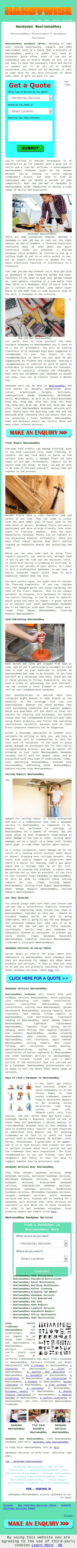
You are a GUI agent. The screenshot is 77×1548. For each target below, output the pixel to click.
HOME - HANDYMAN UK (38, 1489)
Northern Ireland (17, 1059)
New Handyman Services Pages (37, 1505)
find (16, 1173)
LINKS (39, 20)
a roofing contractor (54, 1398)
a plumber (31, 1382)
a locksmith (34, 1375)
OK (60, 1545)
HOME (32, 20)
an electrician (57, 1378)
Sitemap (8, 1505)
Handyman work (14, 386)
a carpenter (35, 1388)
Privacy (69, 1515)
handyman (30, 170)
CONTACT (56, 20)
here (53, 1211)
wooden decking (59, 1046)
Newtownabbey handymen (20, 994)
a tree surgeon (56, 1385)
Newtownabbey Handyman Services (29, 1217)
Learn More (42, 1545)
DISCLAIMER (67, 20)
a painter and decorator (46, 1372)
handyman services (52, 408)
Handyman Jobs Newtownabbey (51, 1442)
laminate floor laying (42, 1027)
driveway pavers (16, 1391)
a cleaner (37, 1365)
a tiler (58, 1369)
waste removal (62, 1040)
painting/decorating (18, 1049)
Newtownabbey (57, 386)
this (51, 970)
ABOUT (47, 20)
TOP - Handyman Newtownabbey (24, 1461)
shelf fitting (27, 1030)
